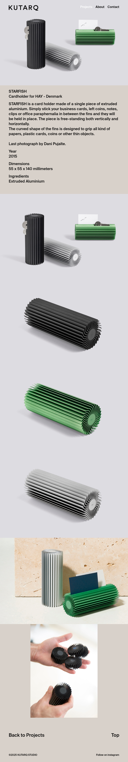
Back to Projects (26, 735)
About (100, 7)
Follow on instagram (107, 755)
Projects (86, 7)
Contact (113, 7)
